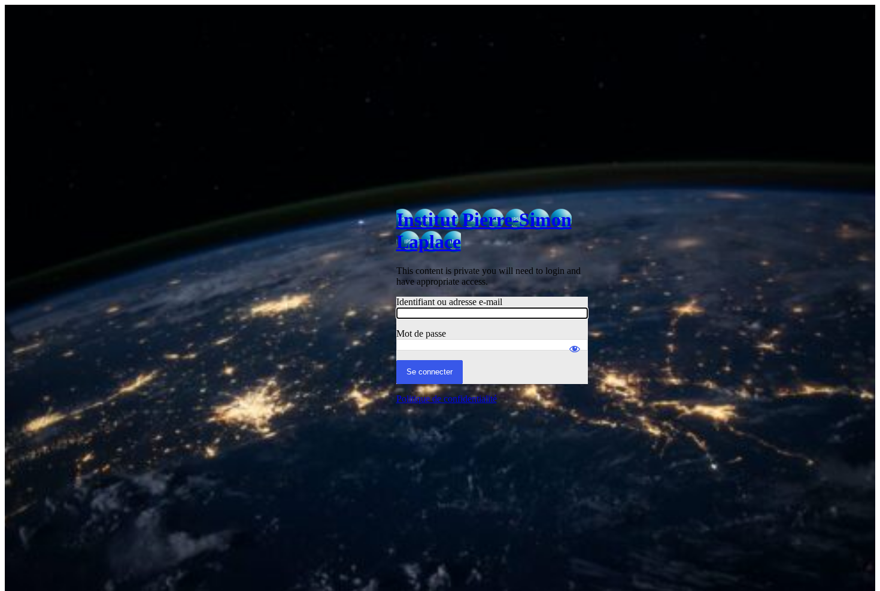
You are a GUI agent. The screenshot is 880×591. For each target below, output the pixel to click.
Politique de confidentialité (446, 399)
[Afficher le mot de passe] (575, 343)
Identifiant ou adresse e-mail (449, 302)
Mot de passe (421, 333)
